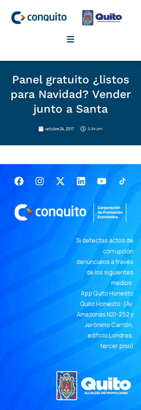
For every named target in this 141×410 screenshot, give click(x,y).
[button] (70, 39)
